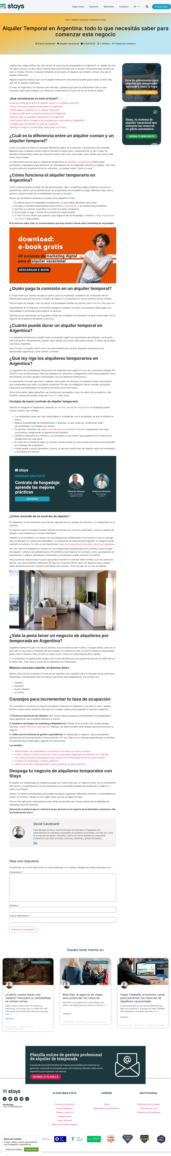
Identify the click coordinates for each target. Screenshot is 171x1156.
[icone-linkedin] (35, 843)
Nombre (14, 905)
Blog (106, 1104)
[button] (147, 6)
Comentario (16, 872)
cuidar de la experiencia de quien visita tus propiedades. (86, 544)
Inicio (67, 20)
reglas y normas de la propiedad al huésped (63, 429)
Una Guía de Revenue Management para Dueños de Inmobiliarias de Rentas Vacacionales (60, 757)
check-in (52, 395)
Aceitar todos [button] (31, 1149)
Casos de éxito (64, 1120)
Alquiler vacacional (80, 20)
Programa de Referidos (148, 1112)
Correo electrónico (19, 916)
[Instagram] (5, 1099)
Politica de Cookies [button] (14, 1149)
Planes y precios (64, 1112)
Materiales (109, 6)
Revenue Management (104, 303)
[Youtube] (10, 1099)
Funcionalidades (64, 1108)
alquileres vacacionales (79, 162)
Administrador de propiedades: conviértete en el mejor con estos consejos (52, 751)
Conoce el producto (64, 1104)
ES (135, 6)
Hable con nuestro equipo (64, 1124)
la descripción (70, 205)
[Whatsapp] (27, 1099)
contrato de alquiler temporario (73, 407)
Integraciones (64, 1116)
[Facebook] (16, 1099)
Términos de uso (148, 1108)
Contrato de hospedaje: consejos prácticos (36, 760)
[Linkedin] (22, 1099)
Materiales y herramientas (107, 1108)
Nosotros (94, 6)
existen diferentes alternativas (34, 726)
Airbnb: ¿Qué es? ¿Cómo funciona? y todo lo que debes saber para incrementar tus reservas (61, 754)
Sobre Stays (78, 6)
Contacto (123, 6)
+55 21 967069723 (12, 1105)
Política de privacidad (149, 1104)
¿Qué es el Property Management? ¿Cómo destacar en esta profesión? (50, 764)
